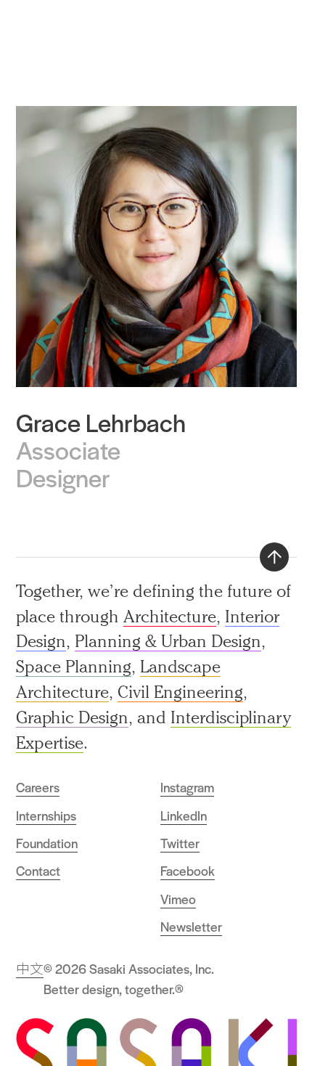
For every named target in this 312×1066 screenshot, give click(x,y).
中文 (30, 968)
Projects (241, 32)
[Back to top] (274, 556)
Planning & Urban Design (168, 640)
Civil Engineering (180, 691)
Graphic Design (72, 717)
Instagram (187, 787)
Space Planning (73, 666)
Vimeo (178, 899)
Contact (38, 870)
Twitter (180, 843)
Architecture (169, 616)
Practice (190, 32)
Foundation (47, 843)
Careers (37, 787)
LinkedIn (183, 815)
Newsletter (191, 926)
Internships (46, 815)
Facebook (187, 870)
